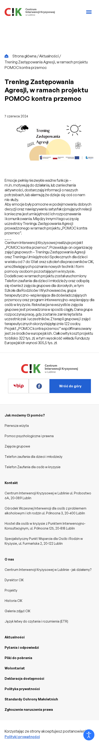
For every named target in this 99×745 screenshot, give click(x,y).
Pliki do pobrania (18, 658)
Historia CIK (13, 601)
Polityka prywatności (22, 689)
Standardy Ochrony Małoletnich (31, 699)
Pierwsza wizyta (17, 426)
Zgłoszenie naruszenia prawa (29, 709)
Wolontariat (15, 668)
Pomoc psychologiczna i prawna (29, 436)
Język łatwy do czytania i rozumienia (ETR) (36, 621)
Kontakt (11, 483)
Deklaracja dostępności (24, 678)
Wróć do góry (70, 386)
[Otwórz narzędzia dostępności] (88, 734)
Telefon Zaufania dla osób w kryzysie (33, 467)
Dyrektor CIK (14, 580)
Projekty (11, 590)
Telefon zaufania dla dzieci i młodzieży (33, 457)
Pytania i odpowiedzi (22, 647)
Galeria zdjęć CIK (17, 611)
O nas (9, 559)
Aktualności (15, 637)
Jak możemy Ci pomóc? (25, 415)
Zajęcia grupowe (17, 446)
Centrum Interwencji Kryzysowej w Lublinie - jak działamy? (48, 570)
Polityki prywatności (22, 736)
